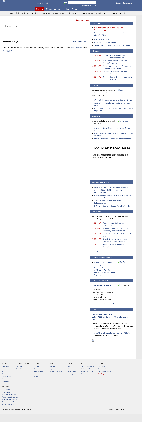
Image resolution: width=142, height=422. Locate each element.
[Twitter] (124, 9)
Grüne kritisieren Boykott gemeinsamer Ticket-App (112, 129)
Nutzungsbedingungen (10, 397)
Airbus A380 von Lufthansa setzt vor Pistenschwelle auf (108, 191)
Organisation (87, 13)
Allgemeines (38, 369)
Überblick (14, 13)
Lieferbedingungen (105, 371)
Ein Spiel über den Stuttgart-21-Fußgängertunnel (113, 138)
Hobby (36, 374)
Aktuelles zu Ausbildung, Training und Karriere (103, 263)
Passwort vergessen (57, 371)
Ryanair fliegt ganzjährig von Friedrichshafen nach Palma (114, 56)
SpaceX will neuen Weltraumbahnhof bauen (117, 235)
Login (118, 3)
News (39, 9)
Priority (25, 13)
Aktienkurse (72, 371)
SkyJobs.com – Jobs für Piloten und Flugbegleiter (112, 45)
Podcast (113, 13)
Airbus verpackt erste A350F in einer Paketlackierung (108, 201)
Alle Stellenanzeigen (102, 39)
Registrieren (127, 3)
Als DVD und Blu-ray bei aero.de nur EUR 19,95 (112, 333)
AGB (82, 374)
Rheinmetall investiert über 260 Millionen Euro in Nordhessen (115, 72)
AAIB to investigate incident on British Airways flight (112, 104)
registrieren (76, 47)
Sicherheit (73, 13)
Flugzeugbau (59, 13)
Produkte (101, 366)
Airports (46, 13)
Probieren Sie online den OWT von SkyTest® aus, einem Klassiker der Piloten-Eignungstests (105, 271)
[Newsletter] (131, 9)
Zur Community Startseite (104, 252)
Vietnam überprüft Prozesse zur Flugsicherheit (115, 224)
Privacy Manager (8, 404)
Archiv (123, 13)
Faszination (101, 13)
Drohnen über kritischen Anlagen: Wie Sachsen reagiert (117, 78)
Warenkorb (102, 369)
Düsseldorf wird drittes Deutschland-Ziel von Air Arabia (117, 62)
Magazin (71, 369)
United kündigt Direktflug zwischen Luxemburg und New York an (116, 229)
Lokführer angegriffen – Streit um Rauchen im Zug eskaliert (113, 134)
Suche (36, 376)
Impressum (6, 389)
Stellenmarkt (85, 369)
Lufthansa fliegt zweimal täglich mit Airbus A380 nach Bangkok (112, 196)
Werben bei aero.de (9, 394)
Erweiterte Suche (89, 5)
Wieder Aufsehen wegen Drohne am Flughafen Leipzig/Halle (117, 67)
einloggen (7, 50)
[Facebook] (120, 9)
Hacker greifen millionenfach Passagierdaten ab (114, 245)
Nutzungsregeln (39, 379)
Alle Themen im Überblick (104, 304)
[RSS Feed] (127, 9)
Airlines (35, 13)
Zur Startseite (79, 41)
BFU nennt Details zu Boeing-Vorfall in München (112, 206)
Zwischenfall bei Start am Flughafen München (111, 187)
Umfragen (71, 374)
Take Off (19, 369)
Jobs (66, 9)
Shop (75, 9)
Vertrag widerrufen (105, 374)
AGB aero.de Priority (9, 399)
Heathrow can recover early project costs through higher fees (113, 109)
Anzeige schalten (87, 371)
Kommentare (38, 371)
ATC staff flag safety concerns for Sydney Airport (113, 100)
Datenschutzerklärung (10, 402)
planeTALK (20, 366)
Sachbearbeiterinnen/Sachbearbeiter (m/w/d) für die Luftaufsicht (113, 34)
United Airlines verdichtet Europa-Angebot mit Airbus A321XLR (116, 240)
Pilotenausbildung (87, 366)
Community (53, 9)
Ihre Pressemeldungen (10, 392)
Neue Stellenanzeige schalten (105, 42)
